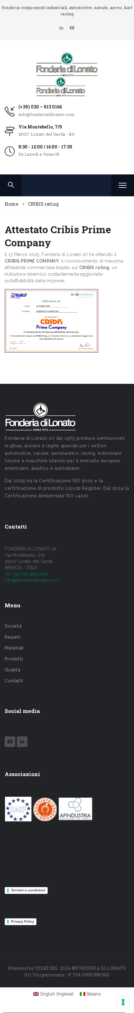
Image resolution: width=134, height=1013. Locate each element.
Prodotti (14, 658)
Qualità (12, 669)
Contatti (14, 680)
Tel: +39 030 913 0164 (26, 573)
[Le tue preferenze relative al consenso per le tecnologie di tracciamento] (123, 1002)
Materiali (14, 647)
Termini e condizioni (28, 890)
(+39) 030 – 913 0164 (40, 107)
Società (13, 626)
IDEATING (46, 968)
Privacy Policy (22, 921)
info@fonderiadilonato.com (46, 114)
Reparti (13, 636)
